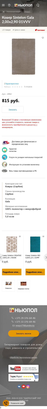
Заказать (13, 109)
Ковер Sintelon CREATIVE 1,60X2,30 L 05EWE (11, 256)
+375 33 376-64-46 (25, 321)
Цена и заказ (19, 30)
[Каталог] (3, 12)
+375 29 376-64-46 (25, 318)
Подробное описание (12, 272)
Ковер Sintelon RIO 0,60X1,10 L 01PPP (32, 256)
